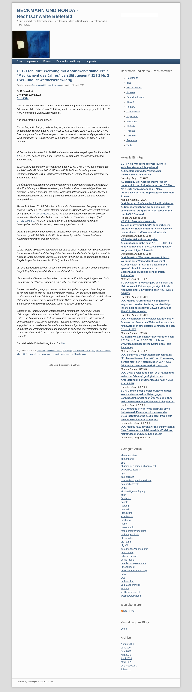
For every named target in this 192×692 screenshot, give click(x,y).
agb (123, 462)
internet (125, 509)
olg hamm (126, 541)
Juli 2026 (126, 647)
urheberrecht (127, 567)
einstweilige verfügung (133, 491)
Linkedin (131, 135)
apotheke (41, 350)
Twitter (130, 145)
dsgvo (124, 487)
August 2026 (127, 644)
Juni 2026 (126, 651)
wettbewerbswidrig (131, 595)
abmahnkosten (129, 455)
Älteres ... (126, 669)
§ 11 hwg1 (67, 350)
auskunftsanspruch (131, 469)
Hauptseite (90, 61)
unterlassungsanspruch (133, 563)
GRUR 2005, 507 (26, 221)
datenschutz (127, 477)
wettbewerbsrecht (62, 354)
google (124, 502)
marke (124, 523)
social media (127, 559)
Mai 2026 (126, 655)
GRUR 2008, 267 (41, 213)
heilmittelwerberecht (81, 350)
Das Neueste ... (129, 665)
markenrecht (127, 527)
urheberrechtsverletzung (134, 570)
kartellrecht (127, 516)
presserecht (127, 552)
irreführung (126, 513)
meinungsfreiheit (130, 534)
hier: (63, 343)
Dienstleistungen (135, 97)
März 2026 (126, 662)
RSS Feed (129, 611)
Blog (19, 61)
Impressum (32, 61)
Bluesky (130, 126)
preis (39, 354)
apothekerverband (54, 350)
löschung (126, 520)
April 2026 (126, 658)
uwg (44, 354)
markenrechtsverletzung (133, 531)
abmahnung (127, 459)
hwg (93, 350)
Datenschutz (133, 111)
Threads (130, 131)
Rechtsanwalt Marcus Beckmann (46, 85)
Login (124, 628)
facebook (126, 498)
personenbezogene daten (134, 549)
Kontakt (47, 61)
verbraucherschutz (131, 585)
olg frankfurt (127, 538)
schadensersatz (129, 556)
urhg (123, 574)
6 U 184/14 (22, 98)
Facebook (131, 140)
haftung (125, 505)
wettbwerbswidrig (79, 354)
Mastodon (131, 121)
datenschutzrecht (130, 484)
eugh (123, 495)
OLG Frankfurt (29, 354)
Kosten (130, 102)
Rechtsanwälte (134, 87)
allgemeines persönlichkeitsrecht (138, 466)
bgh (123, 473)
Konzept (130, 92)
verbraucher (127, 581)
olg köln (125, 545)
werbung (50, 354)
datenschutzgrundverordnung (136, 480)
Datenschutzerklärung (68, 61)
